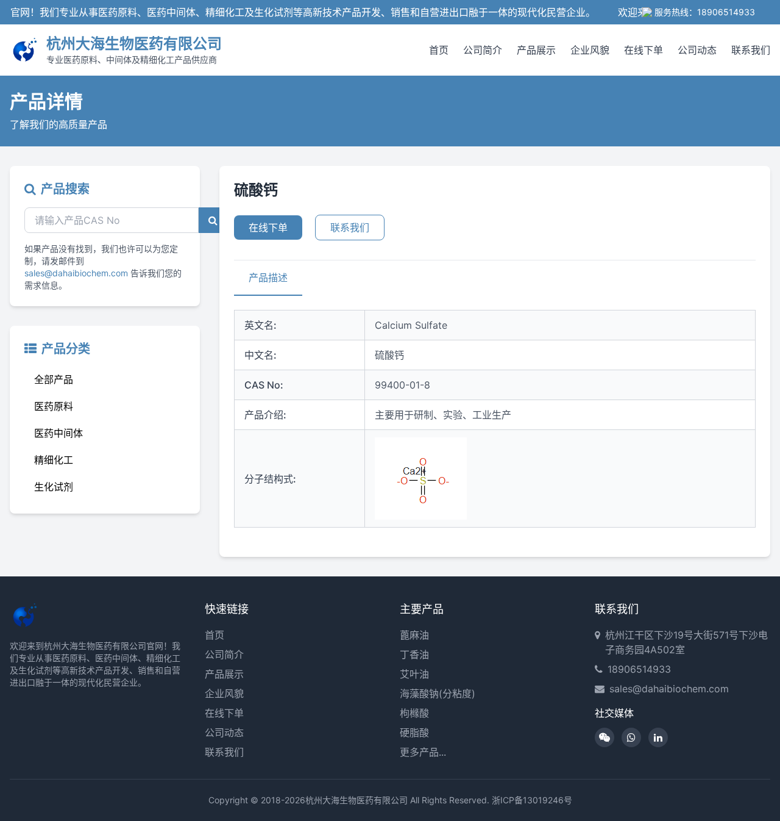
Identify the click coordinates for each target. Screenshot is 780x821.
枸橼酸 (414, 713)
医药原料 (53, 406)
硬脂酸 (414, 732)
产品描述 (268, 277)
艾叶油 (414, 674)
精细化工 (53, 460)
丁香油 (414, 654)
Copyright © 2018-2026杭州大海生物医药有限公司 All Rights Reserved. (348, 800)
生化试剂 (53, 487)
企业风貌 (589, 50)
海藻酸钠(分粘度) (437, 693)
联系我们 (750, 50)
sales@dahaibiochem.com (76, 273)
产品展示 (536, 50)
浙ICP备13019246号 (532, 800)
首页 (438, 50)
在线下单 (643, 50)
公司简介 (482, 50)
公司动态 (697, 50)
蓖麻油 (414, 635)
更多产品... (423, 752)
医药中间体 (58, 433)
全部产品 (53, 379)
